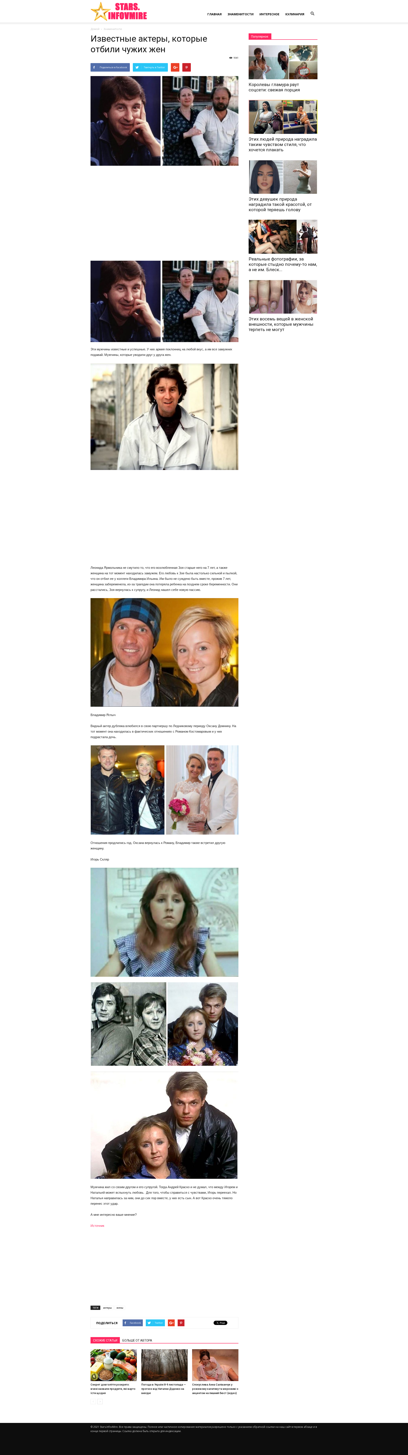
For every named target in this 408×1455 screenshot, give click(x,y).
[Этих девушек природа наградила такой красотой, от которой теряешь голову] (283, 177)
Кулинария (294, 14)
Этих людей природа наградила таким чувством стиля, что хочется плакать (283, 144)
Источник (97, 1225)
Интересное (269, 14)
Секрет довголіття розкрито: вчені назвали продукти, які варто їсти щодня (113, 1389)
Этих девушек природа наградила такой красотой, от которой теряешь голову (280, 204)
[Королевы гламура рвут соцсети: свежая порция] (283, 62)
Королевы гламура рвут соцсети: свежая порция (274, 87)
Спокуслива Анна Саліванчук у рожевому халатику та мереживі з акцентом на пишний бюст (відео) (215, 1389)
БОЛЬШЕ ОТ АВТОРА (137, 1340)
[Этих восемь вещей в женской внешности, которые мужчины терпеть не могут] (283, 297)
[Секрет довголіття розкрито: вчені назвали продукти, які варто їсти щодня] (114, 1365)
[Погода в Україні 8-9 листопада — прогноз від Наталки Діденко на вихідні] (164, 1365)
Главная (214, 14)
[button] (312, 14)
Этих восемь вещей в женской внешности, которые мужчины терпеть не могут (281, 324)
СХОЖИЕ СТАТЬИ (105, 1340)
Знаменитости (241, 14)
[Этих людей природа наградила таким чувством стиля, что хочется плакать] (283, 117)
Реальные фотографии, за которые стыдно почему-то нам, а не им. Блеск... (283, 264)
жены (119, 1307)
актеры (107, 1307)
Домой (95, 29)
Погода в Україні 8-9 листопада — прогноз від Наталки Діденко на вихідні (163, 1389)
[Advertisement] (164, 213)
